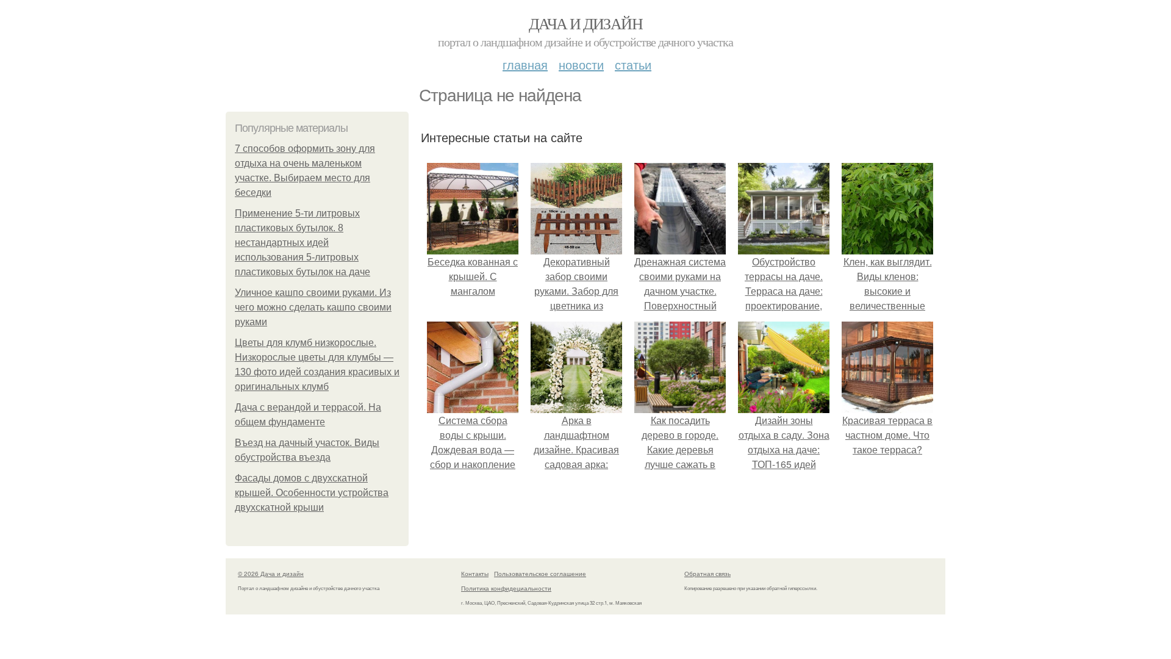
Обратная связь (707, 573)
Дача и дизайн (585, 23)
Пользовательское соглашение (540, 573)
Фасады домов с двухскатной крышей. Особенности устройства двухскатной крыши (312, 493)
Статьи (633, 64)
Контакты (475, 573)
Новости (581, 64)
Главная (525, 64)
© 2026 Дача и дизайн (271, 573)
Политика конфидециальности (506, 588)
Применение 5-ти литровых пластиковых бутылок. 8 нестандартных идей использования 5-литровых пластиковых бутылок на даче (302, 242)
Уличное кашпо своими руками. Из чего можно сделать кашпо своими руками (313, 307)
